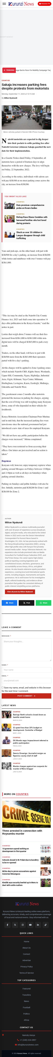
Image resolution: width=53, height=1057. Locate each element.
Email (5, 676)
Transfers (26, 995)
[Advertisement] (26, 37)
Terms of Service (26, 973)
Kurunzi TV (46, 3)
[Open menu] (4, 3)
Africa (26, 1020)
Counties (6, 80)
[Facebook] (7, 925)
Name (5, 665)
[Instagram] (23, 925)
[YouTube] (30, 925)
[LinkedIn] (38, 925)
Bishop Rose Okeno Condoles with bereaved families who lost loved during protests (31, 220)
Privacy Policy (26, 967)
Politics (26, 1014)
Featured (27, 989)
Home (26, 941)
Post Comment (25, 696)
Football (26, 1007)
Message (6, 636)
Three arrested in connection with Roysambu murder (22, 832)
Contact (26, 954)
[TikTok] (46, 925)
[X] (15, 925)
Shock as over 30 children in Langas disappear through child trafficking (30, 235)
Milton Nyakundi (10, 98)
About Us (26, 948)
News (26, 1001)
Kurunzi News (22, 1053)
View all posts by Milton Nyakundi (20, 592)
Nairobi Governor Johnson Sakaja (18, 146)
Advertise (26, 960)
